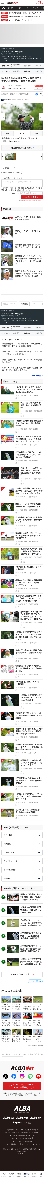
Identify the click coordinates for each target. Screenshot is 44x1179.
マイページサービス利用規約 (22, 1141)
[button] (22, 392)
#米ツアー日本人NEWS (21, 100)
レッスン (26, 8)
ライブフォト (5, 71)
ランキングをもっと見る (20, 974)
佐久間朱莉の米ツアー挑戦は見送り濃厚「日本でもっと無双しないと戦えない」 (31, 551)
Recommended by (32, 1045)
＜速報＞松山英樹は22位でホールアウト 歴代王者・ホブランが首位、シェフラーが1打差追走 (29, 490)
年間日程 (24, 304)
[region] (22, 8)
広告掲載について (12, 1130)
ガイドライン (12, 1135)
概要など (27, 71)
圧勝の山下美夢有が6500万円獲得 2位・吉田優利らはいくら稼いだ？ (31, 897)
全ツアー (11, 8)
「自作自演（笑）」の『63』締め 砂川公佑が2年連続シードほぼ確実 (28, 715)
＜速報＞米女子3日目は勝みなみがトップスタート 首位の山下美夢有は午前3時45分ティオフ (29, 746)
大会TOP (5, 66)
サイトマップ (35, 1144)
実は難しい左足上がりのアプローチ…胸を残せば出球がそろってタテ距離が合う (29, 535)
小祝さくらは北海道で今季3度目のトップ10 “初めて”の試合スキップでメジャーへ (28, 582)
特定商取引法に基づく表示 (27, 1135)
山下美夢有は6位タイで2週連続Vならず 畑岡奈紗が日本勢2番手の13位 (28, 519)
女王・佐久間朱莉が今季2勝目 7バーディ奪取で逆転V (31, 405)
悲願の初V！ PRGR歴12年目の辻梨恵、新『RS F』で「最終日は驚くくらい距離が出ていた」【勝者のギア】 (31, 616)
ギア (19, 8)
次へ (36, 133)
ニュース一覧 (35, 375)
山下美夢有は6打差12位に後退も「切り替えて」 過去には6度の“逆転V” (28, 780)
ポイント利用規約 (10, 1144)
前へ (7, 133)
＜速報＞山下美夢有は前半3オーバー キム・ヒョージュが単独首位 (31, 697)
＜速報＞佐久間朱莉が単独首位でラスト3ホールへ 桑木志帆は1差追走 (29, 423)
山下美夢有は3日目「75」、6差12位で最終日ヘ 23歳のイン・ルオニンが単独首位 (28, 454)
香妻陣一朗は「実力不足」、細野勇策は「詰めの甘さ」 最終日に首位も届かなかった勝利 (29, 731)
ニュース (38, 66)
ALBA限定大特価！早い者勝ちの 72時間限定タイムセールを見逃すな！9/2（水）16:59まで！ (28, 438)
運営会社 (35, 1130)
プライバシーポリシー (12, 1133)
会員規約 (35, 1133)
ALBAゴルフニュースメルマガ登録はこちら (24, 1086)
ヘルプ (28, 1144)
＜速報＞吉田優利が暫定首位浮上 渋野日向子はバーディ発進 (31, 910)
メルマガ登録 (39, 4)
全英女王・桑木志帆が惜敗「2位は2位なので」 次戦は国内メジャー (28, 652)
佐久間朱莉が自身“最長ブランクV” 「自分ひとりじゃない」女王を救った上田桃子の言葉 (28, 598)
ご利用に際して (25, 1133)
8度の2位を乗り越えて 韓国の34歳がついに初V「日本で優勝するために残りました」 (28, 389)
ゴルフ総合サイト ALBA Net (10, 1054)
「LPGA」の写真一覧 (29, 1054)
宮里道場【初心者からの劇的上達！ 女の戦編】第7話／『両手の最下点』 (28, 668)
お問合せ (21, 1144)
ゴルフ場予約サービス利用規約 (21, 1138)
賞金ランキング (9, 304)
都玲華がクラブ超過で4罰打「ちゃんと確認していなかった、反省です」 (31, 762)
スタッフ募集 (25, 1130)
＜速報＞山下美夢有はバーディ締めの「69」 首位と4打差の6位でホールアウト (29, 796)
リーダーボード (15, 66)
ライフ (35, 8)
